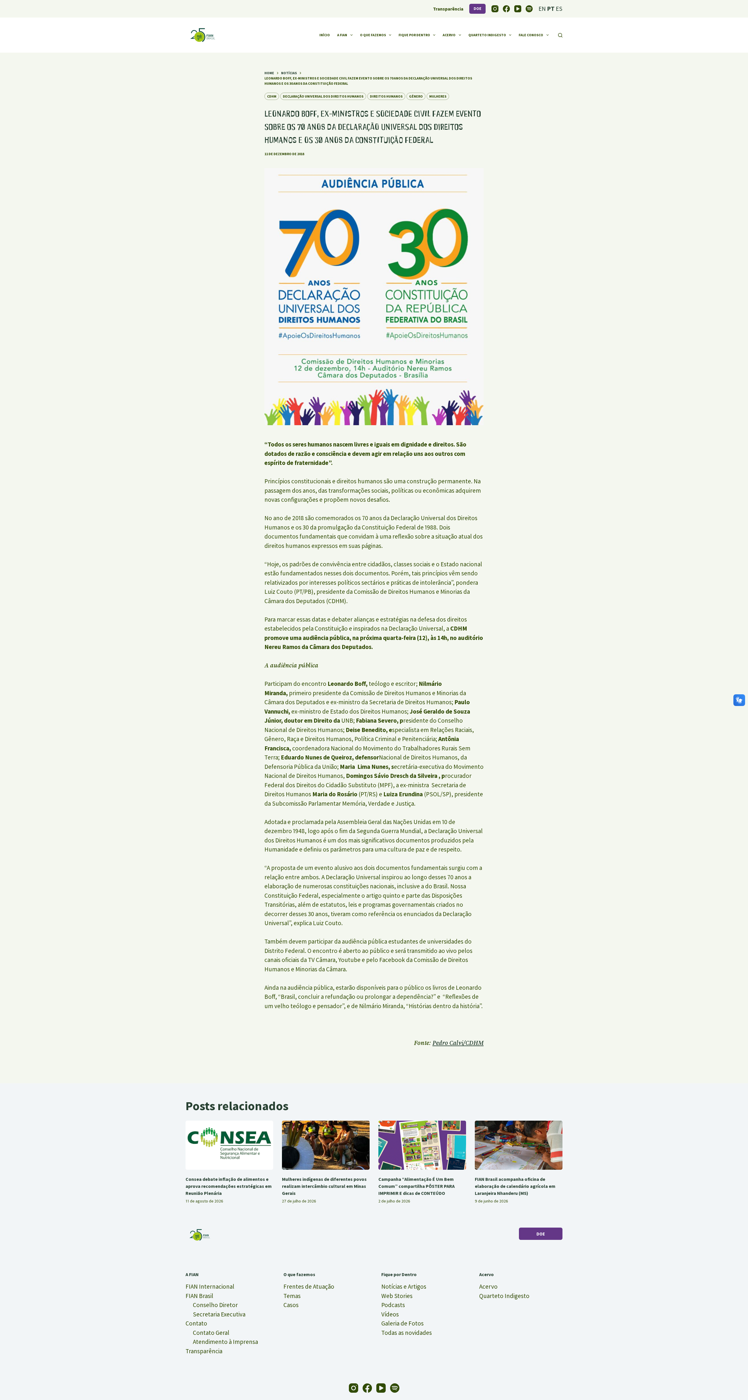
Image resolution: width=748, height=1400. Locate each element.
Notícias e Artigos (403, 1286)
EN (542, 9)
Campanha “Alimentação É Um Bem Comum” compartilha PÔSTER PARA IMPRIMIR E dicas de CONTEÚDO (416, 1186)
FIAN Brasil (199, 1296)
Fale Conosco (531, 35)
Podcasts (393, 1305)
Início (324, 35)
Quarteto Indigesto (487, 35)
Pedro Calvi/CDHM (458, 1043)
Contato (196, 1323)
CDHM (271, 96)
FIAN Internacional (210, 1286)
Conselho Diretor (215, 1305)
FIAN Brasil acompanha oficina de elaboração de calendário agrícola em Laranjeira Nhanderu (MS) (515, 1186)
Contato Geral (211, 1333)
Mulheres (437, 96)
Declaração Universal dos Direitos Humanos (323, 96)
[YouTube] (517, 8)
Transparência (204, 1351)
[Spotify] (529, 8)
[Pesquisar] (560, 35)
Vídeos (390, 1314)
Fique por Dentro (414, 35)
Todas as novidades (406, 1333)
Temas (292, 1296)
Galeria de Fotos (402, 1323)
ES (559, 9)
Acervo (449, 35)
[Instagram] (494, 8)
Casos (291, 1305)
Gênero (416, 96)
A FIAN (342, 35)
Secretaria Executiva (219, 1314)
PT (551, 9)
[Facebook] (506, 8)
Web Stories (397, 1296)
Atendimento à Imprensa (225, 1342)
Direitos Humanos (386, 96)
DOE (477, 8)
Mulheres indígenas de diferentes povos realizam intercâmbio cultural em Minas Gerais (324, 1186)
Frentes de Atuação (308, 1286)
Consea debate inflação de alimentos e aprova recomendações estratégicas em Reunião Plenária (229, 1186)
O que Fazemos (373, 35)
